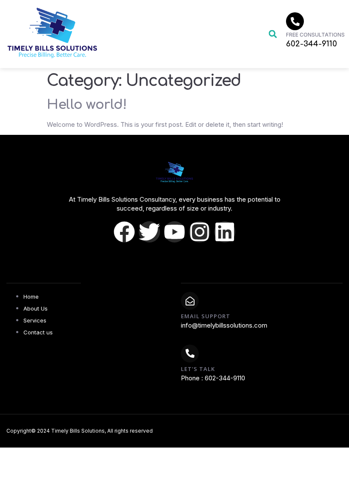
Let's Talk (198, 369)
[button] (272, 34)
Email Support (205, 316)
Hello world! (86, 104)
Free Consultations (315, 34)
